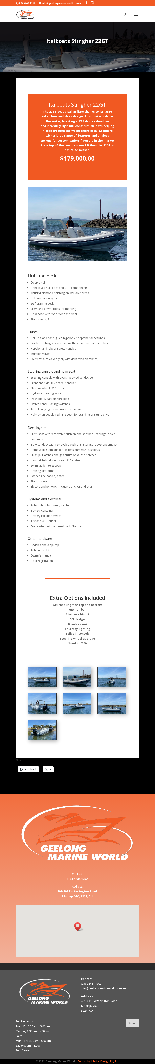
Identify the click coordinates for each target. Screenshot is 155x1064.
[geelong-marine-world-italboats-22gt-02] (77, 686)
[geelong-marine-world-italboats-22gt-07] (42, 739)
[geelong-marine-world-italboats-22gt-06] (112, 712)
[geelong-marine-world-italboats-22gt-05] (77, 712)
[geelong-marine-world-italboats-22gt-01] (42, 686)
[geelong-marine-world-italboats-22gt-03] (112, 686)
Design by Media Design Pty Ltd (98, 1061)
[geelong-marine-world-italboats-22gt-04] (42, 712)
